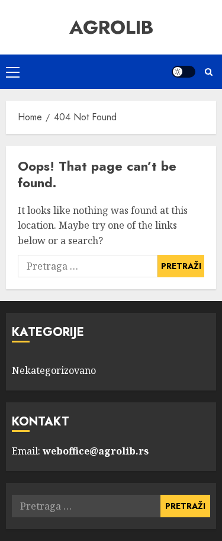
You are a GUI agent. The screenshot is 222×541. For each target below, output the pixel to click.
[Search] (208, 72)
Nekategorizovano (54, 370)
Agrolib (111, 27)
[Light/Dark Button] (183, 72)
